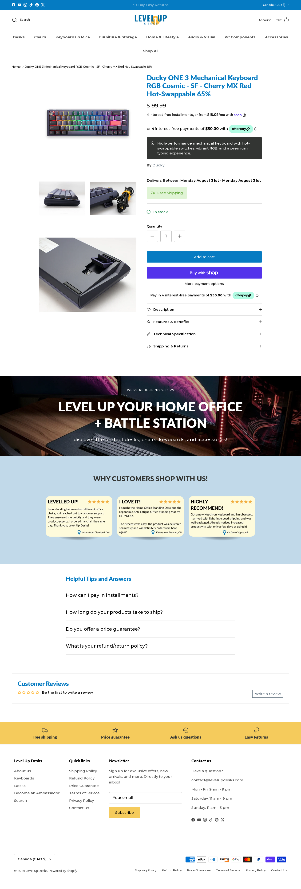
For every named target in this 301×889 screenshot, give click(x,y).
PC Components (240, 37)
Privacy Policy (81, 800)
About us (22, 771)
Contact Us (79, 808)
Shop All (150, 51)
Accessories (276, 37)
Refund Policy (82, 778)
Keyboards (24, 778)
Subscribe (124, 812)
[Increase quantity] (179, 236)
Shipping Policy (83, 771)
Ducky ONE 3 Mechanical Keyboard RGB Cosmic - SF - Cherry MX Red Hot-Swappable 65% (88, 66)
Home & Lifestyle (162, 37)
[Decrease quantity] (152, 236)
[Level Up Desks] (150, 20)
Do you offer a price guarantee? (103, 629)
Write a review (268, 694)
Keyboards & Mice (72, 37)
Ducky (158, 165)
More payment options (204, 284)
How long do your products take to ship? (114, 612)
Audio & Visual (201, 37)
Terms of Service (84, 793)
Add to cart (204, 257)
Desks (19, 37)
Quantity (154, 226)
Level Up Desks (36, 871)
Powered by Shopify (63, 871)
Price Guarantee (84, 785)
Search (20, 800)
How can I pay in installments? (102, 595)
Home (16, 66)
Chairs (40, 37)
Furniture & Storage (118, 37)
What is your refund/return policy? (107, 646)
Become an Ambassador (37, 793)
